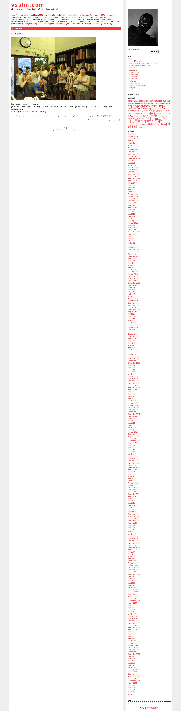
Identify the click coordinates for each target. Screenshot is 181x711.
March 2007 (132, 614)
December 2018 (133, 303)
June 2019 (131, 290)
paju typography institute (145, 106)
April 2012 (131, 478)
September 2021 (134, 232)
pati (70, 21)
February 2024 (133, 167)
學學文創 (131, 111)
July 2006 (131, 632)
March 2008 (132, 587)
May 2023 (131, 187)
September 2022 (134, 205)
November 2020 (133, 252)
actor (13, 15)
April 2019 (131, 294)
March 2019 (132, 296)
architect (34, 15)
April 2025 (131, 143)
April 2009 (131, 559)
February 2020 (133, 272)
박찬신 (145, 114)
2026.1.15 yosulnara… (137, 61)
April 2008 (131, 585)
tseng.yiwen (133, 70)
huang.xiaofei (34, 116)
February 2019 (133, 299)
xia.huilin (81, 116)
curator (98, 15)
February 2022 (133, 221)
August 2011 (132, 496)
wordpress (153, 709)
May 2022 (131, 214)
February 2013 (133, 456)
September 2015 (134, 387)
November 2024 (133, 154)
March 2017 (132, 350)
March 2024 (132, 165)
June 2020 (131, 263)
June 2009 (131, 554)
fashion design (78, 17)
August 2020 (132, 258)
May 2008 (131, 583)
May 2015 (131, 396)
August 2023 (132, 181)
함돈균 (140, 127)
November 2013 (133, 436)
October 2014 (133, 412)
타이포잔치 (136, 119)
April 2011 (131, 505)
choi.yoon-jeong (22, 116)
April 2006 (131, 639)
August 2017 (132, 338)
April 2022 (131, 216)
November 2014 (133, 410)
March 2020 (132, 270)
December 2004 (133, 674)
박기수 (135, 114)
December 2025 (133, 138)
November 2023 (133, 174)
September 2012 (134, 467)
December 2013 (133, 434)
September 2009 (134, 547)
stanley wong (132, 108)
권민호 (137, 111)
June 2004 (131, 687)
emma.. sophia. (134, 72)
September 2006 (134, 627)
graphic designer (18, 19)
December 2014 (133, 407)
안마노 (135, 116)
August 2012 (132, 470)
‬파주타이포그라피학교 (162, 109)
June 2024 (131, 161)
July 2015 (131, 392)
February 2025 (133, 147)
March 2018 (132, 323)
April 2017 (131, 347)
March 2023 (132, 192)
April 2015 (131, 399)
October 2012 (133, 465)
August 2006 (132, 630)
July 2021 (131, 236)
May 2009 (131, 556)
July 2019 (131, 287)
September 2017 (134, 336)
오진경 (145, 116)
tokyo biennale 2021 (19, 21)
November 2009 (133, 543)
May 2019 (131, 292)
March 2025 (132, 145)
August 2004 (132, 683)
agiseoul (161, 100)
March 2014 (132, 427)
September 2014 (134, 414)
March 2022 (132, 218)
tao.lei (56, 116)
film (91, 17)
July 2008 (131, 578)
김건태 (148, 111)
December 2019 (133, 276)
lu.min (50, 116)
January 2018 (133, 327)
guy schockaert (134, 103)
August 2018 (132, 312)
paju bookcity (56, 21)
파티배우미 (153, 124)
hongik (51, 19)
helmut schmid (145, 103)
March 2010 (132, 534)
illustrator (65, 19)
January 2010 (133, 539)
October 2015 (133, 385)
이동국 (151, 116)
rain (130, 90)
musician (105, 19)
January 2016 (133, 378)
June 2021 (131, 238)
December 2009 (133, 541)
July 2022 (131, 210)
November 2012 (133, 463)
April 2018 (131, 321)
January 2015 (133, 405)
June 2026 (131, 134)
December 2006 (133, 621)
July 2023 (131, 183)
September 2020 (134, 256)
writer (106, 23)
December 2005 (133, 647)
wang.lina (73, 116)
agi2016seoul (137, 101)
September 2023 (134, 179)
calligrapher (84, 15)
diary (25, 17)
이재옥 (157, 116)
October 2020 (133, 254)
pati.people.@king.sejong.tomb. (140, 65)
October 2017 (133, 334)
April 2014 (131, 425)
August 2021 (132, 234)
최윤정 (109, 116)
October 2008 (133, 572)
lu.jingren (43, 116)
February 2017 (133, 352)
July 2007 (131, 605)
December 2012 (133, 461)
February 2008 (133, 590)
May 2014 (131, 423)
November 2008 (133, 570)
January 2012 (133, 485)
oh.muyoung (133, 74)
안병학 (140, 116)
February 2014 (133, 430)
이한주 (162, 116)
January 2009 (133, 565)
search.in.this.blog (133, 49)
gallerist (103, 17)
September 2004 (134, 681)
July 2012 (131, 472)
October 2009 (133, 545)
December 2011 (133, 487)
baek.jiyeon (133, 81)
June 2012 (131, 474)
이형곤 (167, 116)
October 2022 (133, 203)
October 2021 (133, 230)
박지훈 (140, 113)
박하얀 (152, 113)
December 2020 (133, 250)
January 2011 (133, 512)
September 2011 (134, 494)
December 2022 (133, 199)
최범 (129, 119)
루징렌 (103, 116)
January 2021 (133, 247)
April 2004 (131, 692)
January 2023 (133, 196)
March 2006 (132, 641)
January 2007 (133, 618)
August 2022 (132, 207)
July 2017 (131, 341)
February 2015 (133, 403)
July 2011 (131, 498)
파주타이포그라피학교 (149, 121)
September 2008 (134, 574)
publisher (15, 23)
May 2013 (131, 450)
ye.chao (97, 116)
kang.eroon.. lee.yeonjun (138, 86)
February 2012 (133, 483)
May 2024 (131, 163)
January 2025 (133, 150)
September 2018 (134, 310)
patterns (83, 21)
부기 (158, 113)
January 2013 (133, 458)
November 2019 (133, 279)
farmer (63, 17)
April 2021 (131, 243)
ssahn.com (27, 5)
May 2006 (131, 636)
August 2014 (132, 416)
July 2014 (131, 419)
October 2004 (133, 679)
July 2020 (131, 261)
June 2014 (131, 421)
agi (22, 15)
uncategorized (80, 23)
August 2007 (132, 603)
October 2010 (133, 519)
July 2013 (131, 445)
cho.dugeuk (133, 79)
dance (109, 15)
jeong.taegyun (134, 77)
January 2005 (133, 672)
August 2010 (132, 523)
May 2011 (131, 503)
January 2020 (133, 274)
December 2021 (133, 225)
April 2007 (131, 612)
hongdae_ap (38, 19)
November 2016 (133, 358)
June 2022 (131, 212)
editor (36, 17)
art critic (48, 15)
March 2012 (132, 481)
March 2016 (132, 374)
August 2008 (132, 576)
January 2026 (133, 136)
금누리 (142, 111)
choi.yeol (132, 88)
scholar (47, 23)
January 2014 (133, 432)
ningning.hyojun (134, 83)
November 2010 (133, 516)
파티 (166, 121)
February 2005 (133, 670)
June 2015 (131, 394)
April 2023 (131, 190)
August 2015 (132, 390)
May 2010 (131, 530)
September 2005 (134, 654)
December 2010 (133, 514)
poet (112, 21)
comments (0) (116, 120)
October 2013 (133, 439)
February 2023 (133, 194)
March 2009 (132, 561)
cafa (70, 15)
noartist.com (150, 707)
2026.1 (131, 59)
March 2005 (132, 667)
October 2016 (133, 361)
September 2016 (134, 363)
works (95, 23)
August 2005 (132, 656)
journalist (78, 19)
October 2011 (132, 492)
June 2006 (131, 634)
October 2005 (133, 652)
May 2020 (131, 265)
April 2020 (131, 267)
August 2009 (132, 550)
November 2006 (133, 623)
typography (60, 23)
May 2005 (131, 663)
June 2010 (131, 527)
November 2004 (133, 676)
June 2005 (131, 661)
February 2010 (133, 536)
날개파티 (160, 111)
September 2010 (134, 521)
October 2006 (133, 625)
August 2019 (132, 285)
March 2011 (132, 507)
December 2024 (133, 152)
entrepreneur (49, 17)
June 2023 (131, 185)
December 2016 (133, 356)
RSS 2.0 (130, 704)
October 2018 (133, 307)
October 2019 (133, 281)
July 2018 (131, 314)
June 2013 (131, 447)
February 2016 (133, 376)
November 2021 (133, 227)
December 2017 (133, 330)
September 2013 (134, 441)
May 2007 (131, 610)
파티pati (131, 124)
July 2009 (131, 552)
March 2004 (132, 694)
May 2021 (131, 241)
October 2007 (133, 598)
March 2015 (132, 401)
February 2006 (133, 643)
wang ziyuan (64, 116)
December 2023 (133, 172)
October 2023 (133, 176)
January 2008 (133, 592)
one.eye (37, 21)
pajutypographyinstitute (160, 103)
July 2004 (131, 685)
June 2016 (131, 367)
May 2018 (131, 319)
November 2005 (133, 650)
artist (59, 15)
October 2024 (133, 156)
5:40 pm (101, 120)
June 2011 (131, 501)
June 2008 (131, 581)
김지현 (153, 111)
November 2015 (133, 383)
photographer (98, 21)
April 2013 (131, 452)
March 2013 (132, 454)
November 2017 (133, 332)
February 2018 (133, 325)
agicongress (150, 101)
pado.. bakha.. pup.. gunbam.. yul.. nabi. (143, 63)
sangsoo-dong (31, 23)
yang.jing (89, 116)
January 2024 (133, 170)
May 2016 (131, 370)
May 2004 (131, 690)
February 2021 (133, 245)
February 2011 (133, 510)
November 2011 (133, 490)
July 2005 (131, 659)
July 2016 (131, 365)
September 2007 (134, 601)
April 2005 (131, 665)
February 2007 (133, 616)
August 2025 (132, 141)
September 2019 (134, 283)
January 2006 (133, 645)
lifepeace (91, 19)
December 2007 (133, 594)
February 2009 (133, 563)
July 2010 (131, 525)
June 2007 (131, 607)
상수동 (163, 113)
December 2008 (133, 567)
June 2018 (131, 316)
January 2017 (133, 354)
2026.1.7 (132, 68)
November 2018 (133, 305)
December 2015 (133, 381)
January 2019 (133, 301)
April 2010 (131, 532)
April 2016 (131, 372)
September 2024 (134, 158)
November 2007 (133, 596)
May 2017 (131, 345)
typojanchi (140, 109)
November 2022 (133, 201)
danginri (14, 17)
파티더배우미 (140, 124)
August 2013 (132, 443)
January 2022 (133, 223)
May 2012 (131, 476)
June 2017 (131, 343)
